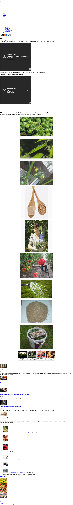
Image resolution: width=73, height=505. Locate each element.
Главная (4, 13)
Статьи (4, 26)
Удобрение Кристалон (41, 358)
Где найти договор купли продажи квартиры (17, 459)
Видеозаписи (2, 499)
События (4, 15)
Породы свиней (7, 23)
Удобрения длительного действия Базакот (32, 359)
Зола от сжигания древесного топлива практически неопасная (14, 394)
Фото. (53, 41)
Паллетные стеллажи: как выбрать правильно (17, 472)
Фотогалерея (2, 476)
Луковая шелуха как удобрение (50, 359)
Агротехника (7, 27)
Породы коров (7, 22)
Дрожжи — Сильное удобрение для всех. (9, 41)
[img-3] (3, 492)
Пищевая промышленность (10, 20)
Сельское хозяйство (8, 24)
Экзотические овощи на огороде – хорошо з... (14, 8)
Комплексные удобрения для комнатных (22, 359)
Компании (4, 17)
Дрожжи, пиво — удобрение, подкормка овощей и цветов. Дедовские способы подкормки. (34, 41)
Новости (4, 14)
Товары (4, 16)
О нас (4, 32)
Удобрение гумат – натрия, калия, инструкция (11, 369)
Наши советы (7, 31)
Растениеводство (8, 29)
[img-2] (3, 487)
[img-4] (3, 497)
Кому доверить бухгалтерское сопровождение (17, 465)
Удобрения (7, 25)
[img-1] (3, 482)
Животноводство (8, 28)
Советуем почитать (8, 30)
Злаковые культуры (8, 19)
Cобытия (2, 424)
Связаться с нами (3, 0)
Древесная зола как (5, 382)
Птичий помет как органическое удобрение (10, 406)
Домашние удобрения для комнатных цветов (10, 417)
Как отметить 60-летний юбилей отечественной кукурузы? (19, 432)
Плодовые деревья (8, 21)
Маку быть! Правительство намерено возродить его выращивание (21, 449)
